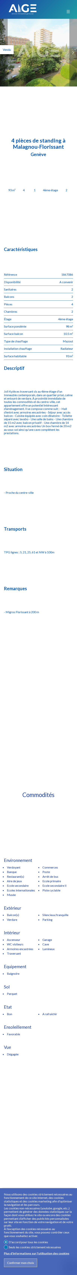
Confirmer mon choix (20, 1262)
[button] (73, 52)
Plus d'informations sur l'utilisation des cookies (36, 1253)
